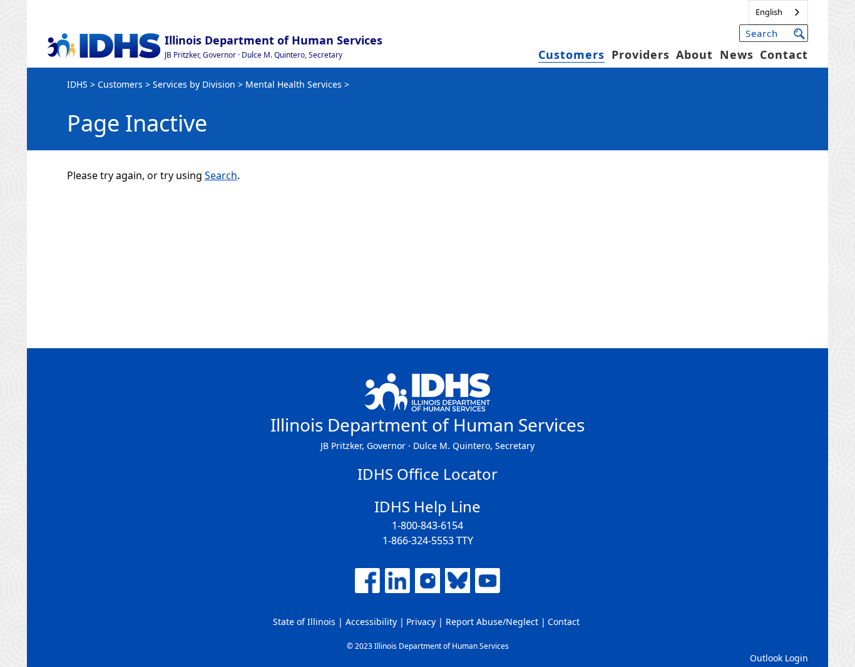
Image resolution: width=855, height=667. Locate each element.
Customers (571, 54)
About (694, 54)
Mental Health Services (293, 84)
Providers (641, 54)
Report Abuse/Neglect (492, 622)
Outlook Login (779, 658)
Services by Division (194, 84)
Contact (784, 54)
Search (221, 175)
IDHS (77, 84)
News (737, 54)
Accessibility (371, 622)
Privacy (421, 622)
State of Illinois (304, 622)
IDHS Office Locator (427, 473)
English (768, 12)
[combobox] (778, 12)
